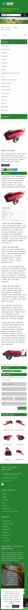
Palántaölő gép (5, 96)
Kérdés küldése (5, 165)
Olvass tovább (6, 540)
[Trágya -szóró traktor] (14, 135)
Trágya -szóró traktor (6, 29)
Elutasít (7, 606)
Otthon (2, 27)
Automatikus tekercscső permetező (9, 79)
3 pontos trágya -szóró (8, 429)
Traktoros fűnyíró (5, 93)
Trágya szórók (20, 444)
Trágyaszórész (8, 459)
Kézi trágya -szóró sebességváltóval (20, 429)
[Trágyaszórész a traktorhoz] (20, 452)
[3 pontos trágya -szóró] (8, 422)
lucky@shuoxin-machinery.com (11, 8)
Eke (2, 76)
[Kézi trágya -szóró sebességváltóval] (20, 422)
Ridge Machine (5, 106)
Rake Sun (4, 103)
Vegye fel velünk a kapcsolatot (10, 511)
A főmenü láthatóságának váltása (25, 15)
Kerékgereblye (5, 56)
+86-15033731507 (7, 10)
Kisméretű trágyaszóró (7, 371)
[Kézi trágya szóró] (8, 437)
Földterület (4, 59)
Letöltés (5, 505)
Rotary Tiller (4, 110)
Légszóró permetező (6, 49)
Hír (3, 502)
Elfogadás (16, 606)
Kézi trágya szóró (8, 444)
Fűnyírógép (4, 52)
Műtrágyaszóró (5, 62)
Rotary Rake (4, 99)
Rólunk (4, 496)
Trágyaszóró (15, 27)
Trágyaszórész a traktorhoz (20, 459)
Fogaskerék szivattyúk (6, 83)
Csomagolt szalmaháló (6, 89)
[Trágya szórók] (20, 437)
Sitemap (23, 600)
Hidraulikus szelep (6, 86)
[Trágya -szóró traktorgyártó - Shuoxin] (7, 3)
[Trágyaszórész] (8, 452)
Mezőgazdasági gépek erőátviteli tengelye (11, 72)
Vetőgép (3, 69)
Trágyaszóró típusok (17, 371)
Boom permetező (5, 45)
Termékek (8, 27)
